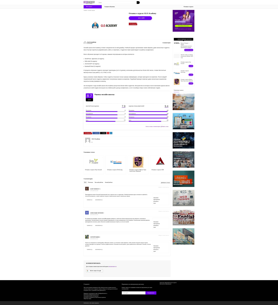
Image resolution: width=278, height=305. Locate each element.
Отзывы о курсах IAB (158, 169)
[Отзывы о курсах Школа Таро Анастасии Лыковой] (138, 162)
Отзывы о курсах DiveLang (114, 169)
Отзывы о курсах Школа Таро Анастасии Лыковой (137, 170)
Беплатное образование (165, 283)
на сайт (191, 66)
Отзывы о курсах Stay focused (93, 169)
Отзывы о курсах (188, 6)
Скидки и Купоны (109, 6)
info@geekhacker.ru (102, 293)
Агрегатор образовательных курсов (168, 282)
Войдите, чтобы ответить (164, 187)
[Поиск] (138, 2)
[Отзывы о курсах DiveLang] (116, 162)
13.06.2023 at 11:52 (94, 214)
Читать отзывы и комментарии (153, 126)
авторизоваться (112, 266)
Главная (85, 10)
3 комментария (166, 42)
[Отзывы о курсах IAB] (160, 162)
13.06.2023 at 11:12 (94, 238)
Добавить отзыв (164, 126)
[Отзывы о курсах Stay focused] (94, 162)
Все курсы (89, 6)
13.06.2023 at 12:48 (94, 190)
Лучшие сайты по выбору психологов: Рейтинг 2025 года (187, 56)
